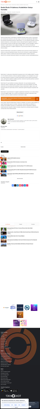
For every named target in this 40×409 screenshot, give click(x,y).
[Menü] (38, 2)
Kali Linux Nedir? (3, 384)
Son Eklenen (7, 224)
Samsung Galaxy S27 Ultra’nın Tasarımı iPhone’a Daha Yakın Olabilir (20, 228)
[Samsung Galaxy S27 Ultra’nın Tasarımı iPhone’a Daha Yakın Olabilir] (4, 229)
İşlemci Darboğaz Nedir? (5, 374)
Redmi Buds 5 (20, 112)
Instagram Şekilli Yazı (4, 346)
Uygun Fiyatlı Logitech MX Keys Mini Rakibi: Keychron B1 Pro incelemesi (20, 173)
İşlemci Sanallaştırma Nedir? (5, 371)
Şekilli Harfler (3, 344)
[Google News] (20, 116)
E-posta (2, 146)
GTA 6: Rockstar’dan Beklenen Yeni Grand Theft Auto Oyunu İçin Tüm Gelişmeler (22, 239)
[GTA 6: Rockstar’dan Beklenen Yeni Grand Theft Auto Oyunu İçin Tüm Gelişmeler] (4, 241)
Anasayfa (3, 4)
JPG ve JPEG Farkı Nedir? (5, 381)
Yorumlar (33, 224)
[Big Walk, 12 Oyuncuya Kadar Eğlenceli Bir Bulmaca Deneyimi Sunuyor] (4, 245)
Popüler (20, 224)
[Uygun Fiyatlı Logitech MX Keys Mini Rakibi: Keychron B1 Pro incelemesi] (4, 174)
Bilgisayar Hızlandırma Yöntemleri (6, 361)
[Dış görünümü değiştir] (36, 2)
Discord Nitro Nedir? (4, 376)
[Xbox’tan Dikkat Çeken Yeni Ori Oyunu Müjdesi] (4, 237)
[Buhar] (9, 123)
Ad (1, 142)
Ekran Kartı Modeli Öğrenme (5, 353)
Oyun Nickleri (3, 338)
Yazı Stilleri (2, 336)
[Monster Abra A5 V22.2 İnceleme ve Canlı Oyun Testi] (4, 163)
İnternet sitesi (23, 146)
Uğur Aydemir (11, 119)
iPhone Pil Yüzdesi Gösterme (5, 358)
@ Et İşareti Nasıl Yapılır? (5, 366)
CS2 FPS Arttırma (4, 341)
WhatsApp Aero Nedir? (4, 373)
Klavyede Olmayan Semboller (6, 347)
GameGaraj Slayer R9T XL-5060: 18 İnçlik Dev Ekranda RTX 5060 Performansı (21, 169)
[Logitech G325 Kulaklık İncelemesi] (4, 159)
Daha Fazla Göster (20, 178)
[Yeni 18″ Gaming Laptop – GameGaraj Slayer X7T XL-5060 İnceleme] (4, 167)
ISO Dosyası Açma (4, 359)
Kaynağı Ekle (29, 406)
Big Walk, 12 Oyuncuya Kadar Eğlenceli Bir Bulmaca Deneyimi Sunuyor (20, 243)
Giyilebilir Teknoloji (8, 4)
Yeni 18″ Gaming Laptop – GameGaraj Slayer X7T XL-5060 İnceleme (19, 165)
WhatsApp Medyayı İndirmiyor (6, 364)
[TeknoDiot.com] (6, 2)
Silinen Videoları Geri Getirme (5, 356)
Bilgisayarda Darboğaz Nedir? (6, 379)
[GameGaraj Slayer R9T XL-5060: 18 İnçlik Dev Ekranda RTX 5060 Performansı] (4, 170)
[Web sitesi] (8, 123)
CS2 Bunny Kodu (3, 339)
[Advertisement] (20, 64)
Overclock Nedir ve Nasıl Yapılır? (6, 382)
